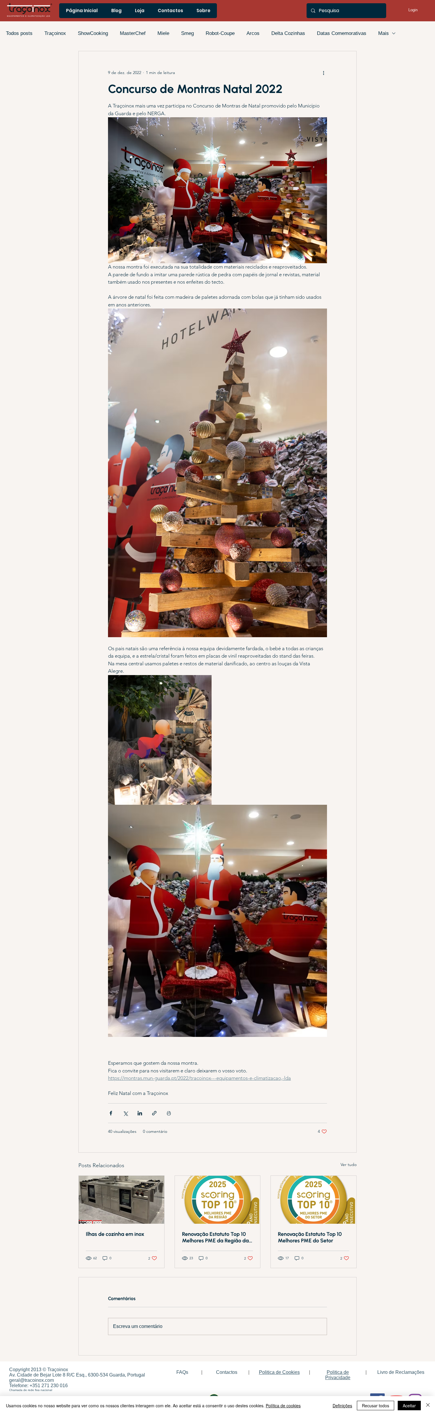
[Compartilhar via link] (154, 1113)
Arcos (253, 33)
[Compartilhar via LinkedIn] (140, 1113)
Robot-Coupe (220, 33)
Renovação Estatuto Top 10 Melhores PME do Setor (310, 1237)
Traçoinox (55, 33)
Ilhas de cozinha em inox (115, 1234)
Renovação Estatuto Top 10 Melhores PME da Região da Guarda (215, 1237)
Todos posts (19, 33)
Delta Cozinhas (288, 33)
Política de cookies (283, 1405)
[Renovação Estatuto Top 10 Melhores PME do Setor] (313, 1200)
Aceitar (409, 1405)
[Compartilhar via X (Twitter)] (125, 1113)
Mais (383, 33)
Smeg (187, 33)
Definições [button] (342, 1405)
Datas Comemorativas (341, 33)
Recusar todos (375, 1405)
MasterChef (133, 33)
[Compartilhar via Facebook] (111, 1113)
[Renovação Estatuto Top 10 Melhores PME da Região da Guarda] (217, 1200)
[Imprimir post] (169, 1113)
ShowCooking (93, 33)
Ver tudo (349, 1164)
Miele (163, 33)
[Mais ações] (323, 72)
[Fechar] (427, 1405)
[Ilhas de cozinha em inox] (121, 1200)
